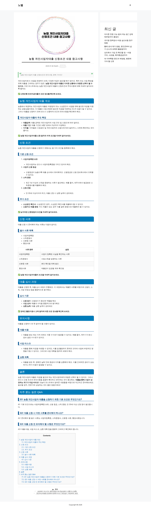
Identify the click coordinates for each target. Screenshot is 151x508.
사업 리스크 (28, 467)
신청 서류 (23, 452)
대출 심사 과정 (25, 457)
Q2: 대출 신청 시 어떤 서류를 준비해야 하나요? (41, 479)
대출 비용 (27, 464)
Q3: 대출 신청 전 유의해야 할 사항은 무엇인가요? (41, 482)
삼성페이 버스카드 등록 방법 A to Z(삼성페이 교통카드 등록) (57, 491)
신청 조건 (23, 445)
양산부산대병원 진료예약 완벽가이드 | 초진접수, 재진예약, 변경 (57, 493)
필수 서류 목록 (28, 454)
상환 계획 (27, 469)
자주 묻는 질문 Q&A (27, 474)
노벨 (20, 5)
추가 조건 (27, 450)
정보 (56, 489)
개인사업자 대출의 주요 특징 (34, 442)
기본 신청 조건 (28, 447)
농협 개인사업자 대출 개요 (29, 440)
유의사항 (23, 462)
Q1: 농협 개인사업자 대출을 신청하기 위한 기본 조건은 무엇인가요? (48, 477)
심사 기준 (27, 460)
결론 (21, 472)
